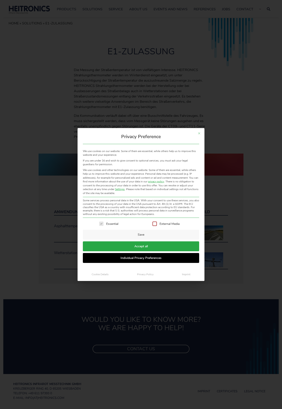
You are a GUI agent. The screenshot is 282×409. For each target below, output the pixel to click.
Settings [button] (120, 189)
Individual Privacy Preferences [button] (141, 258)
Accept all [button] (141, 246)
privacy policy (156, 181)
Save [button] (141, 235)
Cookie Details (100, 274)
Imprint (186, 274)
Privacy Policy (145, 274)
